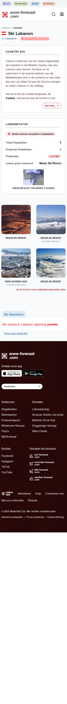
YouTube (6, 472)
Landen (5, 28)
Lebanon (17, 28)
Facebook (7, 456)
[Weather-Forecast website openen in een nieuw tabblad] (49, 3)
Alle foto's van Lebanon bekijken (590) (41, 289)
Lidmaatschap (40, 409)
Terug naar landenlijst (15, 333)
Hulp (38, 493)
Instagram (7, 461)
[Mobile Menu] (62, 14)
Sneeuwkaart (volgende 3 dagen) (33, 188)
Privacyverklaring (35, 517)
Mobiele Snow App (43, 420)
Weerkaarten (9, 415)
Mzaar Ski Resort (50, 163)
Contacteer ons (54, 493)
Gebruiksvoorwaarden (12, 517)
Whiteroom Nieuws (13, 426)
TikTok (5, 467)
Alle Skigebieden (14, 314)
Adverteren (24, 493)
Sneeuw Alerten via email (47, 415)
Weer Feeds (39, 431)
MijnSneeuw (8, 436)
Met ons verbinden (12, 500)
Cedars (10, 98)
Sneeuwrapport (10, 420)
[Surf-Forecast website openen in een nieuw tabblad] (6, 3)
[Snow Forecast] (17, 14)
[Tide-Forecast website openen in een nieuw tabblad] (35, 3)
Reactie (32, 500)
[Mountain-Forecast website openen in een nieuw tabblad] (21, 3)
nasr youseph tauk (16, 281)
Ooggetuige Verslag (44, 426)
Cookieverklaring (55, 517)
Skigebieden (9, 409)
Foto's (5, 431)
